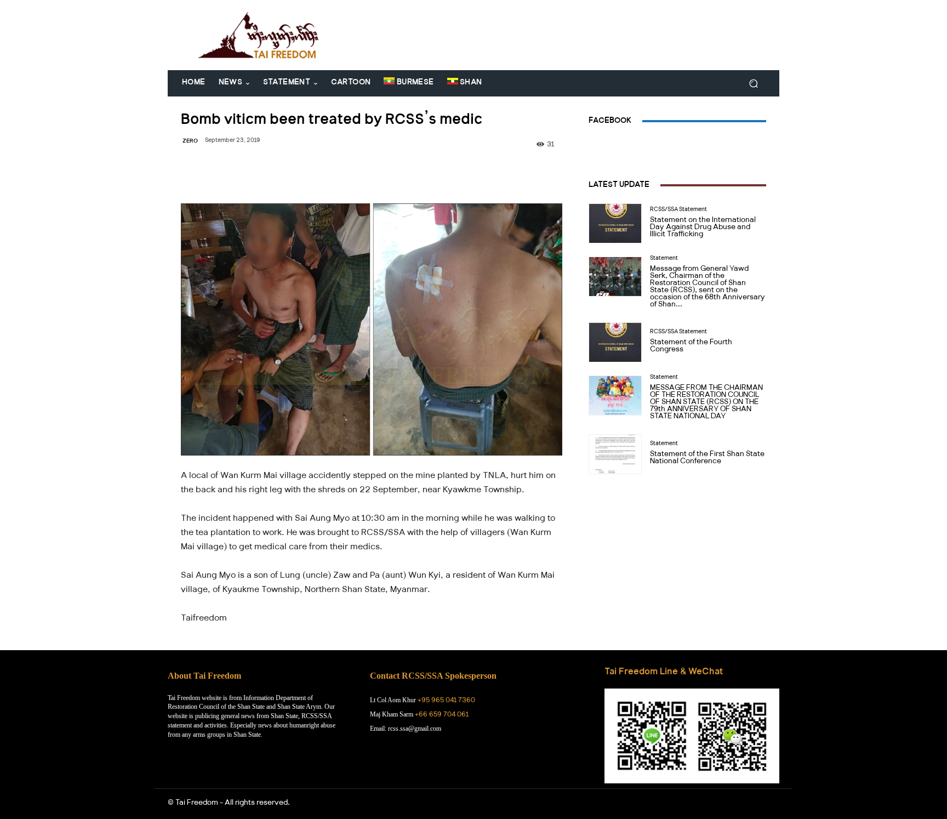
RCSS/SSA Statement (678, 210)
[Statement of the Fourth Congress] (615, 342)
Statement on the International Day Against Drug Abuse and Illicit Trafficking (703, 228)
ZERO (190, 142)
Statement (664, 259)
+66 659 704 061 (442, 715)
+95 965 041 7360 (446, 701)
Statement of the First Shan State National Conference (707, 458)
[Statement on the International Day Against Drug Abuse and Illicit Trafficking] (615, 223)
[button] (753, 83)
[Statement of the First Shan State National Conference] (615, 454)
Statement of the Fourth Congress (691, 346)
